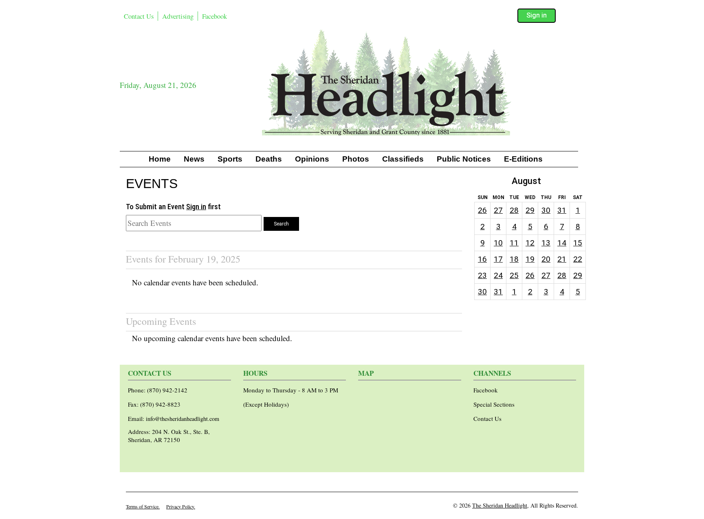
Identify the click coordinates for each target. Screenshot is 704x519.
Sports (230, 159)
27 (498, 210)
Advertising (178, 16)
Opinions (312, 159)
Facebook (214, 16)
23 (482, 275)
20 (545, 259)
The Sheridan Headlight (499, 505)
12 (530, 242)
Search (281, 224)
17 (498, 259)
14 (561, 242)
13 (545, 242)
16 (482, 259)
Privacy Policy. (180, 506)
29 (530, 210)
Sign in (536, 15)
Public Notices (464, 159)
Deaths (268, 159)
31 (561, 210)
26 (482, 210)
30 (545, 210)
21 (561, 259)
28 (514, 210)
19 (530, 259)
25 (514, 275)
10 (498, 242)
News (194, 159)
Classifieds (403, 159)
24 (498, 275)
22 (577, 259)
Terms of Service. (143, 506)
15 (577, 242)
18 (514, 259)
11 (514, 242)
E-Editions (523, 159)
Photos (355, 159)
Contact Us (139, 16)
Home (160, 159)
